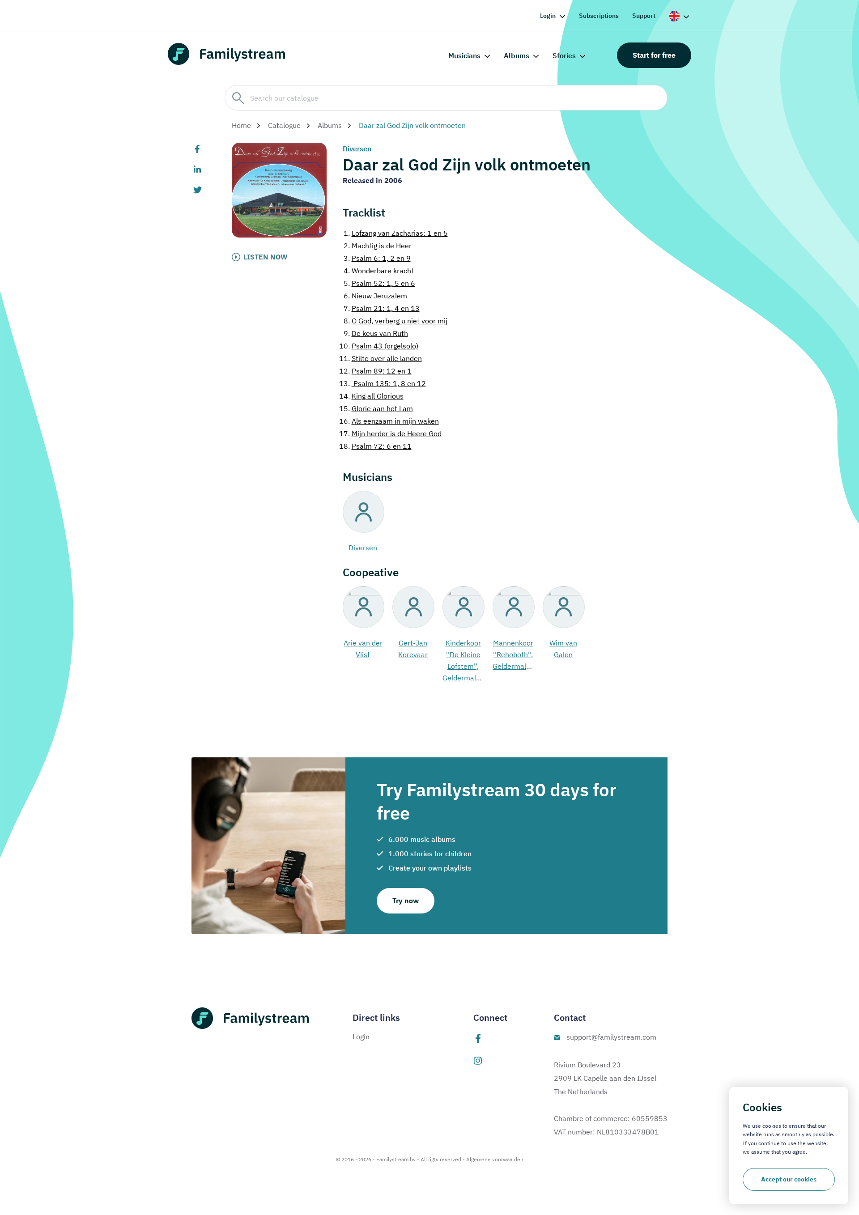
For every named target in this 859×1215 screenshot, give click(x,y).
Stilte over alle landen (380, 358)
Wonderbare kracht (379, 270)
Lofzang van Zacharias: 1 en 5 (396, 233)
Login (548, 16)
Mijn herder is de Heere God (390, 433)
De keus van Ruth (376, 333)
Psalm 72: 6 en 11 (375, 446)
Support (643, 16)
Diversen (357, 148)
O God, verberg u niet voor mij (395, 320)
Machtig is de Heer (378, 245)
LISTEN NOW (265, 256)
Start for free (654, 55)
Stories (564, 55)
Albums (516, 55)
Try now (405, 900)
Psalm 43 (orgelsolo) (378, 345)
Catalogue (284, 125)
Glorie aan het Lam (376, 408)
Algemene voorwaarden (494, 1159)
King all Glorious (371, 395)
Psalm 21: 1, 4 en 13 (382, 308)
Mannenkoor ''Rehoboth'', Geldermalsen (515, 654)
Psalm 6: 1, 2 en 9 (377, 258)
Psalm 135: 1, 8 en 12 (382, 383)
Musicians (464, 55)
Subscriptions (599, 16)
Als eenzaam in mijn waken (389, 420)
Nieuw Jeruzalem (375, 295)
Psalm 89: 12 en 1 (375, 370)
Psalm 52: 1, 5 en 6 (379, 283)
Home (241, 125)
